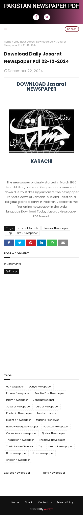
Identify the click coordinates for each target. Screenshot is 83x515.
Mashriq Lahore (46, 413)
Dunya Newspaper (40, 386)
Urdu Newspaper (24, 41)
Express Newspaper (18, 393)
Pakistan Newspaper (56, 426)
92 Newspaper (15, 386)
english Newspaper (18, 460)
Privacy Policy (65, 502)
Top (9, 233)
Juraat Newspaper (47, 406)
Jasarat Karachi (28, 228)
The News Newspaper (52, 440)
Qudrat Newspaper (53, 433)
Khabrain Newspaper (19, 413)
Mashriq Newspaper (18, 420)
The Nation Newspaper (20, 440)
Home (7, 41)
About (28, 502)
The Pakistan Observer (19, 446)
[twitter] (47, 17)
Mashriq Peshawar (47, 420)
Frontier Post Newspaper (49, 393)
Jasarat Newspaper (56, 228)
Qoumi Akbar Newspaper (21, 433)
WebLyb (48, 509)
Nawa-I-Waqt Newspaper (22, 426)
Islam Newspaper (17, 400)
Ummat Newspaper (60, 446)
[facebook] (36, 17)
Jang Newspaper (43, 400)
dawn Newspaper (42, 453)
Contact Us (45, 502)
